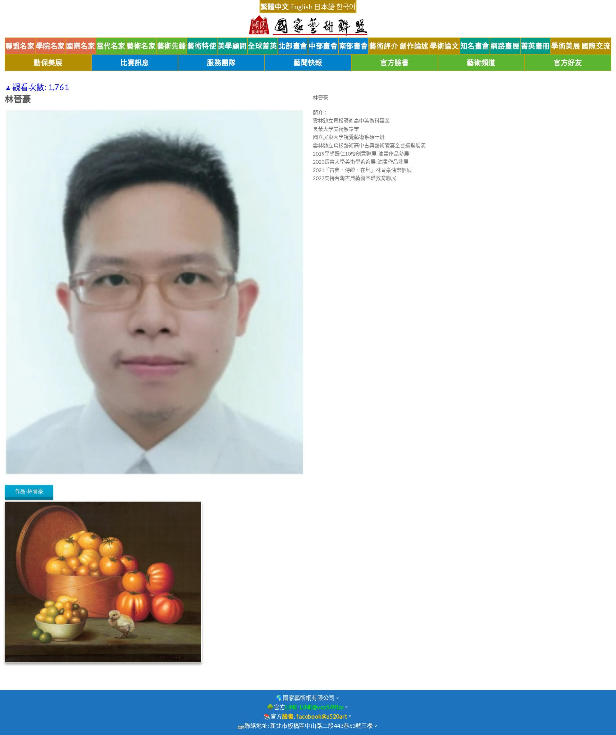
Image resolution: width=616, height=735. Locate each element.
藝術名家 (141, 46)
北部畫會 (292, 46)
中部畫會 (323, 46)
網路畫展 (505, 46)
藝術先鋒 (171, 46)
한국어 (345, 6)
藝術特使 (201, 46)
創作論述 (414, 46)
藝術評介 (383, 46)
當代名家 (111, 46)
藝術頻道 (481, 62)
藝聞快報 (308, 62)
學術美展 (565, 46)
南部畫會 (353, 46)
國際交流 (596, 46)
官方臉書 (394, 62)
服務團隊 (221, 62)
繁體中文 (275, 6)
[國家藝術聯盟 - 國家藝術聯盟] (308, 25)
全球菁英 (262, 46)
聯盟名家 (19, 46)
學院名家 (50, 46)
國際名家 (80, 46)
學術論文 (444, 46)
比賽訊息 (134, 62)
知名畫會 (474, 46)
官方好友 (567, 62)
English (301, 6)
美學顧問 (232, 46)
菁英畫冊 (535, 46)
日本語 (324, 6)
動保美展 (48, 62)
